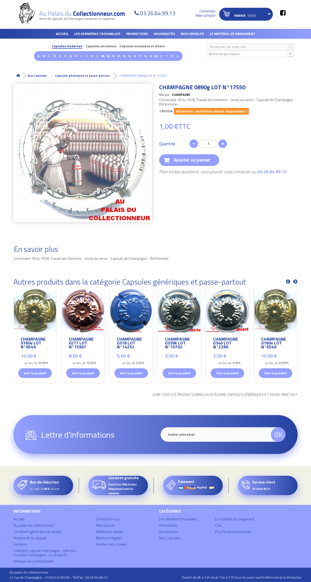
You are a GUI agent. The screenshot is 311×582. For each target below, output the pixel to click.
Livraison (20, 544)
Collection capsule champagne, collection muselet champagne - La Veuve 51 (44, 553)
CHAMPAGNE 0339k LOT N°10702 (177, 343)
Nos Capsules (192, 33)
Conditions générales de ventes (37, 531)
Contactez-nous (108, 519)
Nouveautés (164, 33)
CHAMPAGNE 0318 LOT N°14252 (129, 343)
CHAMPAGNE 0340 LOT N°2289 (225, 343)
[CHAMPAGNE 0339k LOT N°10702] (179, 310)
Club (218, 525)
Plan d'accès (105, 525)
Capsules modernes (67, 46)
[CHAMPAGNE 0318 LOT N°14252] (131, 310)
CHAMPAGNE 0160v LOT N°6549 (33, 343)
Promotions (137, 33)
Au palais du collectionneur (33, 525)
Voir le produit (35, 373)
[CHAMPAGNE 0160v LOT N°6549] (35, 310)
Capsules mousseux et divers (142, 46)
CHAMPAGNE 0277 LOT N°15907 (81, 343)
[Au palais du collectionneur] (75, 13)
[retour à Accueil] (18, 76)
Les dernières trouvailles (97, 33)
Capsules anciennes (101, 46)
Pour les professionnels (233, 531)
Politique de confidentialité (33, 561)
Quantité (167, 144)
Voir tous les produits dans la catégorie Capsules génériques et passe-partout (225, 395)
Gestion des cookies (111, 544)
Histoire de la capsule (29, 538)
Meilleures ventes (109, 531)
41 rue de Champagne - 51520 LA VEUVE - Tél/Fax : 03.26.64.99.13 (58, 577)
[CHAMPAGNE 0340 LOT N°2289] (227, 310)
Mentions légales (109, 538)
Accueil (62, 33)
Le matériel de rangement (232, 33)
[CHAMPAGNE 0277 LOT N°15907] (83, 310)
